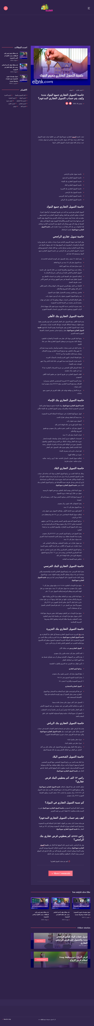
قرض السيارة (12, 98)
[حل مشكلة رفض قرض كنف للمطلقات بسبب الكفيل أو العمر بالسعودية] (23, 55)
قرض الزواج (23, 98)
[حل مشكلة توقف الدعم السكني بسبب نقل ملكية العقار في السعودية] (23, 67)
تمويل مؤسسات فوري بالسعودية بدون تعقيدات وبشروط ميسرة (12, 79)
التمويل (74, 137)
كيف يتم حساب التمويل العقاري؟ (59, 861)
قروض (71, 90)
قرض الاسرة (7, 95)
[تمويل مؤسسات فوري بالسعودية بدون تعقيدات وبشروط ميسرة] (23, 78)
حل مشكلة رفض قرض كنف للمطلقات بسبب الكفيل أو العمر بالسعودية (40, 914)
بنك (80, 634)
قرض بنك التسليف (21, 100)
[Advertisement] (47, 29)
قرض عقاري (79, 90)
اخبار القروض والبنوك (20, 95)
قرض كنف (23, 106)
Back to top (7, 1019)
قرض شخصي (22, 103)
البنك (42, 1019)
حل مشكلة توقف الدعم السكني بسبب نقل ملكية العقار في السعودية (62, 914)
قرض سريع (9, 100)
